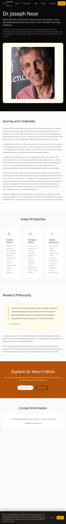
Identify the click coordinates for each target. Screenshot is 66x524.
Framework (26, 3)
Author (61, 3)
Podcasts (52, 3)
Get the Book (24, 388)
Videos (43, 3)
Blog (35, 3)
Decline (52, 517)
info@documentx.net (33, 423)
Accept (60, 517)
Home (17, 3)
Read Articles (42, 388)
